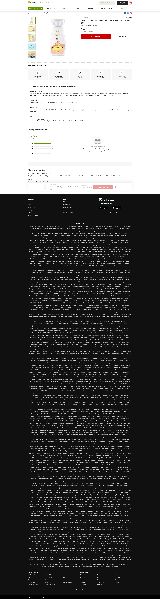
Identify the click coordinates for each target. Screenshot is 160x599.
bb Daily (30, 218)
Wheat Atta (48, 575)
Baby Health (76, 176)
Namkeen (48, 580)
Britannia (82, 582)
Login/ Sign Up (122, 3)
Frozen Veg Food (33, 584)
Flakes (64, 577)
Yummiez (82, 580)
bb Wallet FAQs (67, 207)
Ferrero (99, 584)
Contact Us (66, 204)
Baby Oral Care (112, 176)
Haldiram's (83, 584)
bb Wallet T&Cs (67, 210)
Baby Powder (123, 176)
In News (30, 204)
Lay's (116, 584)
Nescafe (99, 575)
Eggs (64, 580)
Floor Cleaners (32, 582)
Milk (29, 577)
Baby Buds (40, 176)
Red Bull (82, 577)
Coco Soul (84, 17)
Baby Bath (31, 176)
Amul (81, 575)
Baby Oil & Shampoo (99, 176)
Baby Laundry (87, 176)
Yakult (116, 580)
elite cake (100, 577)
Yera (98, 580)
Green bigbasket (32, 207)
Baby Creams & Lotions (53, 176)
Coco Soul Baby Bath (43, 182)
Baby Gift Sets (66, 176)
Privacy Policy (32, 210)
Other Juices (49, 582)
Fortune (117, 582)
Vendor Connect (68, 212)
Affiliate (30, 212)
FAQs (64, 202)
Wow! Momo (100, 582)
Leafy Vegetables (67, 582)
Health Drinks (49, 577)
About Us (30, 202)
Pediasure (118, 577)
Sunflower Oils (32, 575)
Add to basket (96, 36)
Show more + (80, 589)
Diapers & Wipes (50, 584)
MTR (116, 575)
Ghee (64, 575)
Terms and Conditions (34, 215)
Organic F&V (31, 580)
